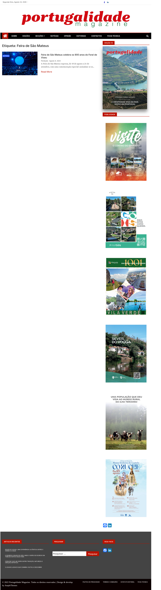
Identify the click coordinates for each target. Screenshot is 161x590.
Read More (46, 72)
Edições (26, 36)
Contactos (96, 36)
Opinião (67, 36)
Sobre (14, 36)
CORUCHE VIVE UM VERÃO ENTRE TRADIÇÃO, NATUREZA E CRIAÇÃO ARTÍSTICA (24, 562)
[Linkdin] (108, 2)
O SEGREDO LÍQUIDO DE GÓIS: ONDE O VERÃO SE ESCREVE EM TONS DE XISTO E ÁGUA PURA (25, 556)
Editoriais (81, 36)
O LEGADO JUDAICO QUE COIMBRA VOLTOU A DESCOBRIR (23, 567)
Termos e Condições (110, 582)
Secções (39, 36)
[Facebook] (104, 2)
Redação (44, 61)
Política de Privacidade (91, 582)
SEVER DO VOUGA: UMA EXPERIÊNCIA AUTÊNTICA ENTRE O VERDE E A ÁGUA (24, 550)
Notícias (54, 36)
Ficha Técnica (113, 36)
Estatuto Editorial (127, 582)
